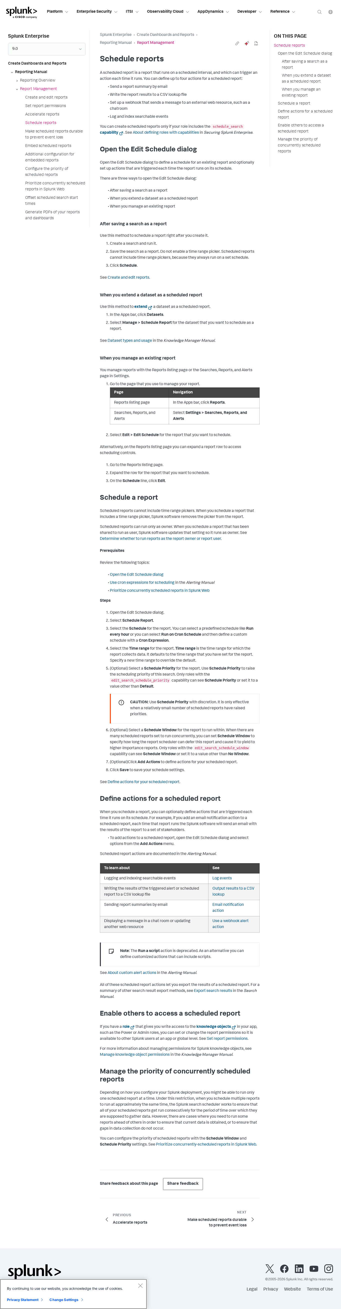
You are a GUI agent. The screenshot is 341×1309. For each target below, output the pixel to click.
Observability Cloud (165, 12)
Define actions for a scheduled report (305, 115)
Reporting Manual (116, 43)
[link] (237, 43)
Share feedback (183, 1184)
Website (292, 1289)
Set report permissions (227, 1039)
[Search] (319, 12)
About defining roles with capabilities (166, 133)
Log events (222, 879)
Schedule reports (289, 46)
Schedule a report (294, 104)
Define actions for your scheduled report (143, 782)
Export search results (213, 991)
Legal (252, 1289)
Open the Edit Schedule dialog (137, 575)
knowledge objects (213, 1027)
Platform (55, 12)
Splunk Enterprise (116, 35)
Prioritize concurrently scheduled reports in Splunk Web (159, 591)
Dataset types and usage (130, 341)
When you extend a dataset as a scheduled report (306, 79)
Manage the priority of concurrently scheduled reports (299, 146)
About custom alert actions (132, 973)
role (126, 1027)
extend (140, 307)
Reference (280, 12)
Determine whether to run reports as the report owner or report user (160, 539)
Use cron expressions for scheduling (142, 583)
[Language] (330, 12)
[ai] (246, 43)
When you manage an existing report (301, 93)
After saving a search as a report (305, 65)
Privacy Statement (22, 1300)
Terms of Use (320, 1289)
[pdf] (256, 43)
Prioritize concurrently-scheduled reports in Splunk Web (206, 1145)
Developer (246, 12)
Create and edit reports (128, 278)
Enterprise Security (94, 12)
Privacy (270, 1289)
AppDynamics (210, 12)
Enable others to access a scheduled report (301, 129)
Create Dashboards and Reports (165, 35)
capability (109, 133)
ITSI (129, 12)
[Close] (140, 1285)
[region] (73, 1294)
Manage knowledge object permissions (135, 1055)
